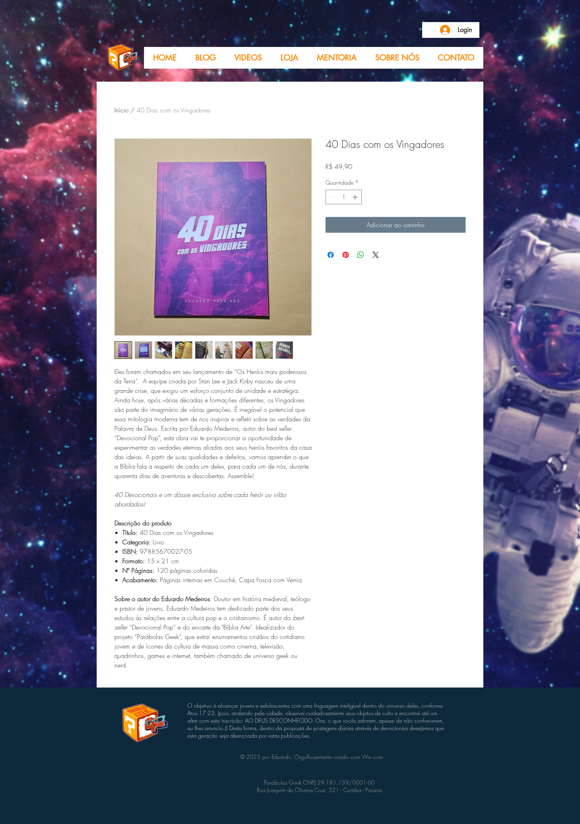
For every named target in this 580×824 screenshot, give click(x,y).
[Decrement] (332, 197)
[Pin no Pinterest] (345, 255)
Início (121, 110)
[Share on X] (375, 255)
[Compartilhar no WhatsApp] (360, 255)
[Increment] (356, 197)
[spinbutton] (344, 197)
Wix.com (372, 756)
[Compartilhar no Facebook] (330, 255)
